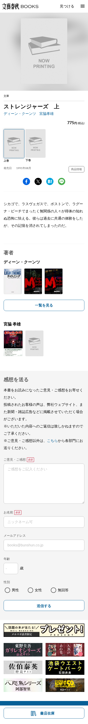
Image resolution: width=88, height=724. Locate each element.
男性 (15, 590)
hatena (49, 181)
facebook (26, 181)
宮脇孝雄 (46, 114)
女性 (38, 590)
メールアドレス (15, 535)
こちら (52, 441)
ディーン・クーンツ (20, 114)
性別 (7, 582)
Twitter (38, 181)
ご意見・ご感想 (15, 459)
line (61, 181)
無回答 (63, 590)
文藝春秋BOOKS (20, 6)
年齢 (7, 559)
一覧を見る (44, 305)
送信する (44, 606)
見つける (67, 6)
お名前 (8, 512)
